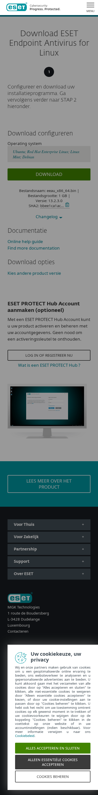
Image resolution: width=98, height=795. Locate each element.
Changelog (47, 216)
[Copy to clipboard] (67, 205)
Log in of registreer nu (49, 355)
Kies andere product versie (34, 273)
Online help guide (25, 241)
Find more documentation (34, 248)
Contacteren (18, 631)
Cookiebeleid (24, 735)
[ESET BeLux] (20, 598)
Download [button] (49, 174)
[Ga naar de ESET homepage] (33, 7)
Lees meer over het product (49, 484)
